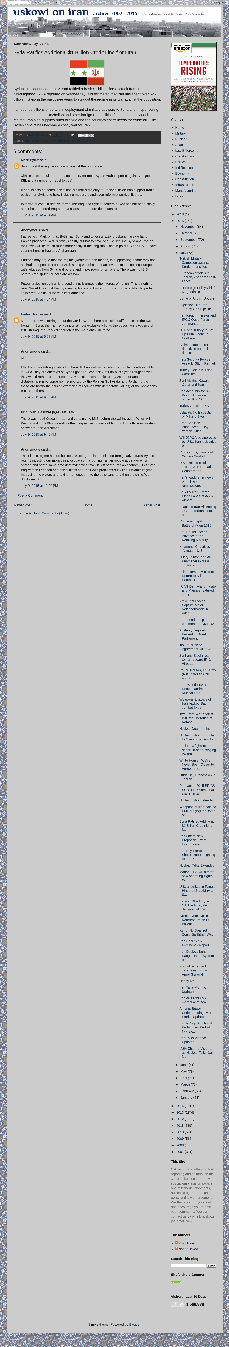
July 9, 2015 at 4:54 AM (38, 299)
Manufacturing (185, 190)
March (185, 1084)
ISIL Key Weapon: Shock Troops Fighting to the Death (197, 855)
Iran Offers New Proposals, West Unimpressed (192, 840)
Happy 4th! (187, 981)
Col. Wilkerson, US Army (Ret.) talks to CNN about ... (197, 674)
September (189, 239)
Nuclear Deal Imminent (196, 729)
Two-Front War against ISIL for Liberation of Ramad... (196, 718)
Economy (182, 173)
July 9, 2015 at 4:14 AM (38, 215)
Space (180, 145)
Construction (184, 179)
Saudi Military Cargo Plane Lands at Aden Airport (196, 496)
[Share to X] (86, 135)
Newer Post (23, 505)
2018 (180, 214)
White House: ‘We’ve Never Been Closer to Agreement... (196, 764)
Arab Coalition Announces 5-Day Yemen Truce (193, 427)
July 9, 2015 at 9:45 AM (38, 434)
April (184, 1078)
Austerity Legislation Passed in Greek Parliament (194, 634)
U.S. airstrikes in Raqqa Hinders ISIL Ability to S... (197, 890)
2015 (180, 221)
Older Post (152, 505)
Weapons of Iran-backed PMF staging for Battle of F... (197, 811)
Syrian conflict (81, 140)
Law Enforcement (188, 150)
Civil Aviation (184, 156)
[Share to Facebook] (89, 135)
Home (87, 505)
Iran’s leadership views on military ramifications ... (196, 481)
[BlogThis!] (83, 135)
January (186, 1097)
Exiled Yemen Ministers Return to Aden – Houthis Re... (196, 576)
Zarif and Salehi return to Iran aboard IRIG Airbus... (196, 659)
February (187, 1091)
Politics (180, 162)
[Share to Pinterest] (92, 135)
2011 (180, 1125)
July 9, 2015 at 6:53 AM (38, 336)
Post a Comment (30, 495)
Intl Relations (184, 168)
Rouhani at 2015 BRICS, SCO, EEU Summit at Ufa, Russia (197, 790)
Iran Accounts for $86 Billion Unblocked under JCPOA (195, 395)
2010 (180, 1132)
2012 (180, 1119)
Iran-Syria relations (57, 140)
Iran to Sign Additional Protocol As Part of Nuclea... (195, 1027)
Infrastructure (185, 185)
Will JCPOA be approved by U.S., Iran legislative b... (197, 441)
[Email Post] (72, 135)
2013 (180, 1112)
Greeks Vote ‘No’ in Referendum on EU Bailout (195, 920)
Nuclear (181, 139)
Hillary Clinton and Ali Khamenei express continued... (195, 561)
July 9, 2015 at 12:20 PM (39, 486)
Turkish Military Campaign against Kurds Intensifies (194, 262)
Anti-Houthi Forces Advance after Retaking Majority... (195, 536)
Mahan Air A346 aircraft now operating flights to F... (196, 876)
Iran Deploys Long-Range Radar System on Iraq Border (196, 956)
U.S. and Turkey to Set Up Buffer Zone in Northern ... (196, 334)
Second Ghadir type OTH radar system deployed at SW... (194, 905)
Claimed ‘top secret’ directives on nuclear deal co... (196, 349)
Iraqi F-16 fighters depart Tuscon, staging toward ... (197, 750)
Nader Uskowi (32, 314)
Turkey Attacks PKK (194, 406)
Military (180, 133)
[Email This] (79, 135)
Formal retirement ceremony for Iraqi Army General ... (194, 970)
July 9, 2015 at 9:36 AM (38, 397)
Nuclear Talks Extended (196, 800)
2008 (180, 1145)
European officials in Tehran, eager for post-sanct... (197, 277)
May (184, 1071)
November (188, 226)
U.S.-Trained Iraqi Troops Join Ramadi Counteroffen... (195, 467)
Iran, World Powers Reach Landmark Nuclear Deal (193, 689)
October (186, 233)
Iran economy (34, 140)
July (183, 253)
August (186, 246)
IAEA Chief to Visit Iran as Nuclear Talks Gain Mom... (196, 1052)
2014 (180, 1106)
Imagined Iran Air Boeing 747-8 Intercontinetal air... (197, 511)
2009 (180, 1138)
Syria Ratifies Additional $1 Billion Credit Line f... (196, 825)
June (184, 1065)
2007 (180, 1152)
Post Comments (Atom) (51, 513)
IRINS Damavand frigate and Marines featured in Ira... (197, 590)
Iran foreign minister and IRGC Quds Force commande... (197, 319)
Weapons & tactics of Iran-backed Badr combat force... (195, 703)
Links (179, 196)
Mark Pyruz (30, 160)
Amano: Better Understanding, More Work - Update (196, 1013)
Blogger (134, 1324)
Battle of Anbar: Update (196, 298)
